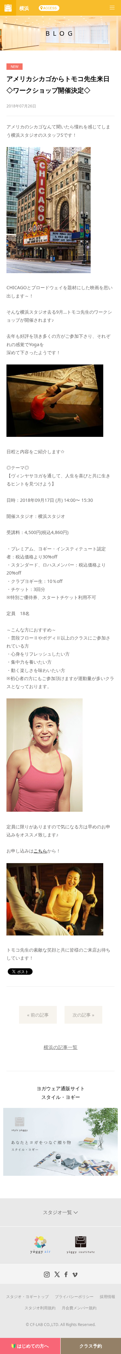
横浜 (24, 8)
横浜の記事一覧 (60, 1047)
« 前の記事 (38, 1015)
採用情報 (107, 1296)
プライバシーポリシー (74, 1296)
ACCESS (50, 8)
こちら (40, 851)
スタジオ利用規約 (40, 1308)
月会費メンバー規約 (79, 1308)
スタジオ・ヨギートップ (27, 1296)
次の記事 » (83, 1015)
